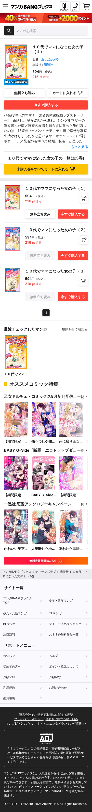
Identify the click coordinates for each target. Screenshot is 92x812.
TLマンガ (55, 613)
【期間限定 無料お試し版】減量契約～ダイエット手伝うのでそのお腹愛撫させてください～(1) (71, 495)
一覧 (80, 397)
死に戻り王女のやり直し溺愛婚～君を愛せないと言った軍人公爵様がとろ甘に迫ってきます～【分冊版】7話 (71, 441)
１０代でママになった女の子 (16, 374)
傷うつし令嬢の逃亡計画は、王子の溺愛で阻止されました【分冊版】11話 (43, 441)
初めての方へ (12, 666)
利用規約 (9, 687)
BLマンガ (9, 624)
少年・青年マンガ (61, 600)
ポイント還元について (64, 666)
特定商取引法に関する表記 (55, 714)
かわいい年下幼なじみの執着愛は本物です (16, 548)
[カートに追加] (83, 198)
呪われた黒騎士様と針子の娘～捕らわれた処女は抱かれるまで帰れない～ (71, 548)
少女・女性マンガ (15, 613)
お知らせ (9, 656)
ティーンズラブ (45, 571)
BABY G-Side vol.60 (42, 495)
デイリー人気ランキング (65, 624)
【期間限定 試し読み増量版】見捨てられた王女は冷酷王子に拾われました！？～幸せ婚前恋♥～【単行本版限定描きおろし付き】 (16, 441)
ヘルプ (53, 656)
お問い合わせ (58, 687)
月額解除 (55, 677)
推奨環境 (9, 698)
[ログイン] (75, 6)
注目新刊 (9, 634)
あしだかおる (50, 59)
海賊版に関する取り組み (62, 719)
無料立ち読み (24, 93)
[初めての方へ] (64, 6)
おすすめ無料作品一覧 (64, 634)
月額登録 (9, 677)
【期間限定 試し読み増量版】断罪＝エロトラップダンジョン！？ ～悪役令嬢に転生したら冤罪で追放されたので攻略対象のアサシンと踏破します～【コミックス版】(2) (16, 495)
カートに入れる (65, 93)
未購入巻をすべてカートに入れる (42, 169)
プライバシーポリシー (29, 719)
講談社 (48, 64)
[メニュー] (5, 6)
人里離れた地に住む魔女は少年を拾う (43, 548)
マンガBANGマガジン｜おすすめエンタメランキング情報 (44, 723)
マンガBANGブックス (16, 571)
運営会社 (25, 714)
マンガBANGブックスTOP (17, 600)
